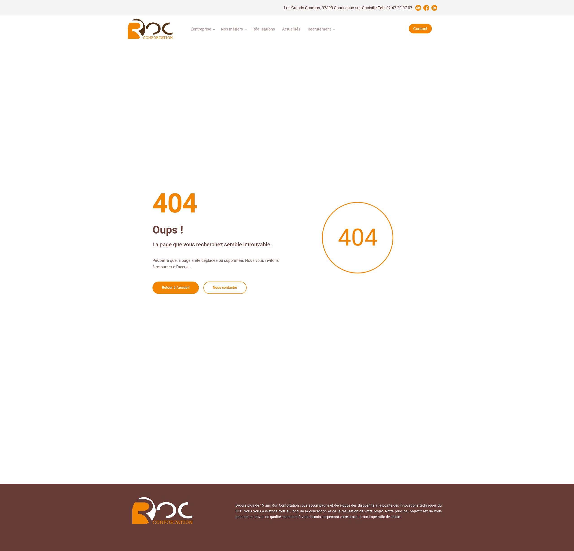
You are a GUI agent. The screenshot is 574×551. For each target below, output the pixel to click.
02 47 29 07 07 (399, 7)
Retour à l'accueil (175, 287)
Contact (420, 28)
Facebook (426, 8)
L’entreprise (201, 29)
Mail (418, 8)
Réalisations (263, 29)
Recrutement (319, 29)
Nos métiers (232, 29)
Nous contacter (225, 287)
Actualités (291, 29)
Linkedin (434, 8)
